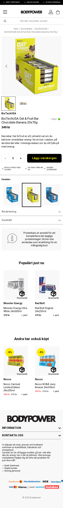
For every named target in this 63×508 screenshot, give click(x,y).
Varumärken (26, 29)
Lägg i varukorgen (44, 158)
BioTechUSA (41, 29)
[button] (31, 66)
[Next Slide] (56, 66)
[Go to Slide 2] (23, 104)
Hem (16, 29)
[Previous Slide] (6, 66)
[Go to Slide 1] (8, 104)
